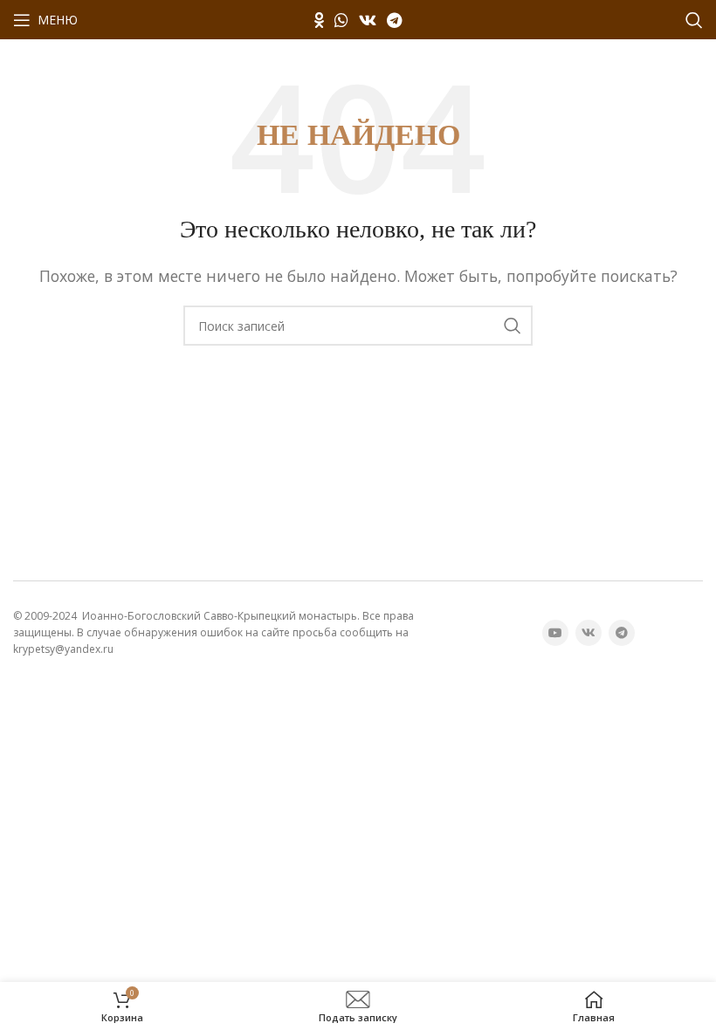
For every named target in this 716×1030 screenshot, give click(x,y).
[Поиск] (694, 20)
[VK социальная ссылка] (368, 20)
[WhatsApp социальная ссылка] (341, 20)
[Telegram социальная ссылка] (394, 20)
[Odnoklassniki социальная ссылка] (319, 20)
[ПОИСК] (512, 326)
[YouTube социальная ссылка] (555, 633)
